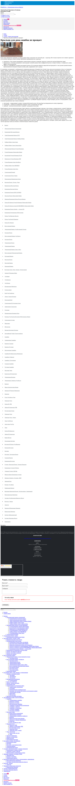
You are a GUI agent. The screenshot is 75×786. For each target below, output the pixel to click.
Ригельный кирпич (9, 256)
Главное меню (7, 613)
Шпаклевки (7, 323)
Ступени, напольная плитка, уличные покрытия (15, 464)
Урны (6, 427)
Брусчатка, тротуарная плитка (11, 454)
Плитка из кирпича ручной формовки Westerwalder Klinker (18, 202)
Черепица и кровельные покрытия (12, 508)
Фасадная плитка (8, 259)
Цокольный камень (9, 266)
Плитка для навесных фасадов (11, 216)
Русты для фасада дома (10, 397)
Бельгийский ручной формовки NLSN (13, 155)
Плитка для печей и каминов (11, 219)
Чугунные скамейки (9, 367)
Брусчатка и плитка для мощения (12, 444)
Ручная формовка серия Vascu (11, 169)
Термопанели (7, 521)
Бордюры (7, 451)
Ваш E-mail (5, 585)
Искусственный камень (10, 226)
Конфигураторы (8, 28)
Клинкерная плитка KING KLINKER (13, 192)
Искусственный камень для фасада (12, 236)
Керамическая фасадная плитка (12, 185)
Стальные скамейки (9, 363)
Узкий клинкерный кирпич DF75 (12, 135)
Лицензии (36, 538)
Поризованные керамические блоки (13, 179)
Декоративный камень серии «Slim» (13, 249)
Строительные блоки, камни (11, 175)
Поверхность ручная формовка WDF (13, 158)
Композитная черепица (10, 511)
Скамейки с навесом (9, 357)
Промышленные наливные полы (12, 313)
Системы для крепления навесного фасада (14, 498)
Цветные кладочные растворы (11, 330)
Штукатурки (7, 326)
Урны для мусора (9, 420)
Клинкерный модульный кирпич (12, 132)
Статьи (5, 20)
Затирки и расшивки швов (11, 273)
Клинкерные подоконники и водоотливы (14, 212)
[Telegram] (1, 559)
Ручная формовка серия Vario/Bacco (13, 162)
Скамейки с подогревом (10, 360)
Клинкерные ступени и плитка (12, 468)
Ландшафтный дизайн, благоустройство (14, 333)
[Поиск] (15, 14)
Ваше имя (5, 583)
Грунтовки (7, 310)
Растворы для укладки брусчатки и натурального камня (17, 316)
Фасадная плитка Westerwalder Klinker (13, 195)
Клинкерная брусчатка (10, 461)
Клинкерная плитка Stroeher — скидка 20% (14, 209)
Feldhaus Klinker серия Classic (11, 142)
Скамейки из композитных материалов (13, 353)
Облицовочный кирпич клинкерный (13, 128)
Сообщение (5, 588)
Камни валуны (8, 437)
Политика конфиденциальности (44, 538)
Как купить (7, 23)
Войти (7, 4)
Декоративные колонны (10, 377)
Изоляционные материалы (10, 286)
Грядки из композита (9, 431)
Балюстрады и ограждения (11, 373)
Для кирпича (8, 279)
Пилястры (7, 394)
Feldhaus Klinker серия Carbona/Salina (13, 145)
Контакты (6, 26)
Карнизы (7, 384)
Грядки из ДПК (8, 404)
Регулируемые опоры (9, 410)
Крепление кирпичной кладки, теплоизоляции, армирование (18, 491)
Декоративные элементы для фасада (13, 380)
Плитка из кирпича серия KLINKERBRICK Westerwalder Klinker (19, 206)
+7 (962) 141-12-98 (5, 16)
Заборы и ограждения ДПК (11, 407)
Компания (6, 24)
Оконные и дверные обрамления (12, 390)
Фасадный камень (9, 263)
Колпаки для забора (9, 484)
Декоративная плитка (9, 242)
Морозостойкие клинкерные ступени (13, 474)
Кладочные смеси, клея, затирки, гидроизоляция (16, 269)
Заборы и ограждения (10, 434)
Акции (6, 19)
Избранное (8, 3)
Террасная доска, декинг (10, 417)
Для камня (7, 276)
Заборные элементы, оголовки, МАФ (13, 478)
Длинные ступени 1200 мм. (11, 471)
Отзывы (32, 538)
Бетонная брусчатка (9, 447)
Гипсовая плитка (8, 232)
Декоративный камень (10, 246)
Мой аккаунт (9, 1)
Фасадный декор (8, 370)
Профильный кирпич (9, 488)
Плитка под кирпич (9, 222)
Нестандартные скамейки (10, 350)
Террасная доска (8, 400)
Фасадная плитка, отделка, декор (12, 182)
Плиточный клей (8, 300)
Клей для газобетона (9, 293)
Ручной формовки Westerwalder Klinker (13, 152)
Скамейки (7, 337)
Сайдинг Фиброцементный (11, 515)
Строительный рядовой (10, 172)
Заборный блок (8, 481)
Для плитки (7, 283)
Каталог (6, 21)
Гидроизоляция (8, 289)
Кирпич (6, 125)
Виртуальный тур (8, 29)
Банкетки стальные (9, 343)
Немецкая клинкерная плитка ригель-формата (15, 199)
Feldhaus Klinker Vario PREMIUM (12, 165)
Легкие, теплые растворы (10, 296)
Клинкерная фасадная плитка (11, 189)
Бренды (28, 538)
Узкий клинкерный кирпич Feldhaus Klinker (15, 138)
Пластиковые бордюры (10, 441)
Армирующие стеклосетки (11, 306)
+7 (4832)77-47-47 (5, 15)
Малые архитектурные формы (11, 387)
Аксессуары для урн (9, 424)
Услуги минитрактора (12, 25)
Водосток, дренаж (9, 501)
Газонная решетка (9, 457)
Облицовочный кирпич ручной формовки (14, 148)
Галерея (25, 538)
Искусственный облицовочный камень (13, 253)
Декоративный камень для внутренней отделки (15, 229)
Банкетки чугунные (9, 347)
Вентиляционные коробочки (11, 494)
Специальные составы (10, 320)
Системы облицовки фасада (11, 518)
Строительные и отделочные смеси (13, 303)
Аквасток (7, 504)
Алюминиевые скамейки (10, 340)
